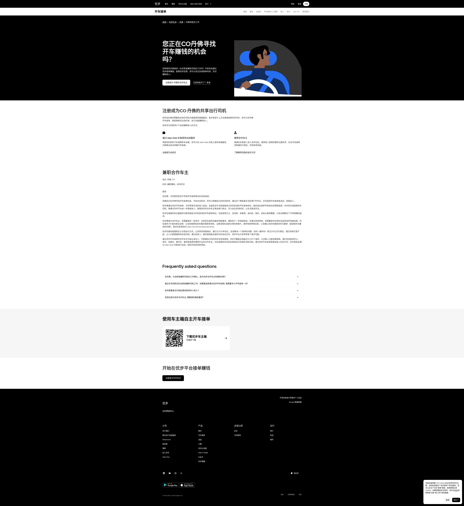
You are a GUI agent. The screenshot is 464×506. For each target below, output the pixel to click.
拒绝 (447, 500)
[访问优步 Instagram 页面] (175, 473)
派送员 (258, 12)
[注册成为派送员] (163, 132)
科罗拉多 (173, 22)
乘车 (166, 4)
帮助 (292, 4)
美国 (164, 22)
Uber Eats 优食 (196, 4)
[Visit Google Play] (170, 485)
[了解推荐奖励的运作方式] (235, 132)
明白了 (456, 500)
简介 (207, 4)
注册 (306, 4)
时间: (164, 184)
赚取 (173, 4)
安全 (288, 12)
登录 (299, 4)
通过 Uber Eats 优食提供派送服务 (178, 138)
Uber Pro (296, 12)
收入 (282, 12)
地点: (164, 179)
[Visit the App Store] (187, 485)
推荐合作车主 (240, 138)
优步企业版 (182, 4)
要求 (251, 12)
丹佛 (181, 22)
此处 (456, 490)
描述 (164, 191)
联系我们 (306, 12)
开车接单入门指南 (271, 12)
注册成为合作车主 (173, 378)
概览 (245, 12)
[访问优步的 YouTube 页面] (170, 473)
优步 (157, 4)
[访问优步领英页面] (164, 473)
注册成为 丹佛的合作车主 (176, 82)
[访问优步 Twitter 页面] (181, 473)
